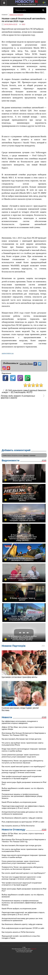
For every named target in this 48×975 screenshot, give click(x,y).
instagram (32, 455)
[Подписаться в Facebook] (35, 363)
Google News (26, 363)
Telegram (25, 455)
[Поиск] (43, 10)
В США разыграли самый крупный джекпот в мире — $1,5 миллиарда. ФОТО (24, 391)
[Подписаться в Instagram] (4, 368)
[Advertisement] (24, 423)
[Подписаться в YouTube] (9, 368)
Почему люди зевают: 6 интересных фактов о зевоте (18, 397)
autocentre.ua (8, 353)
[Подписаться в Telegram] (40, 363)
